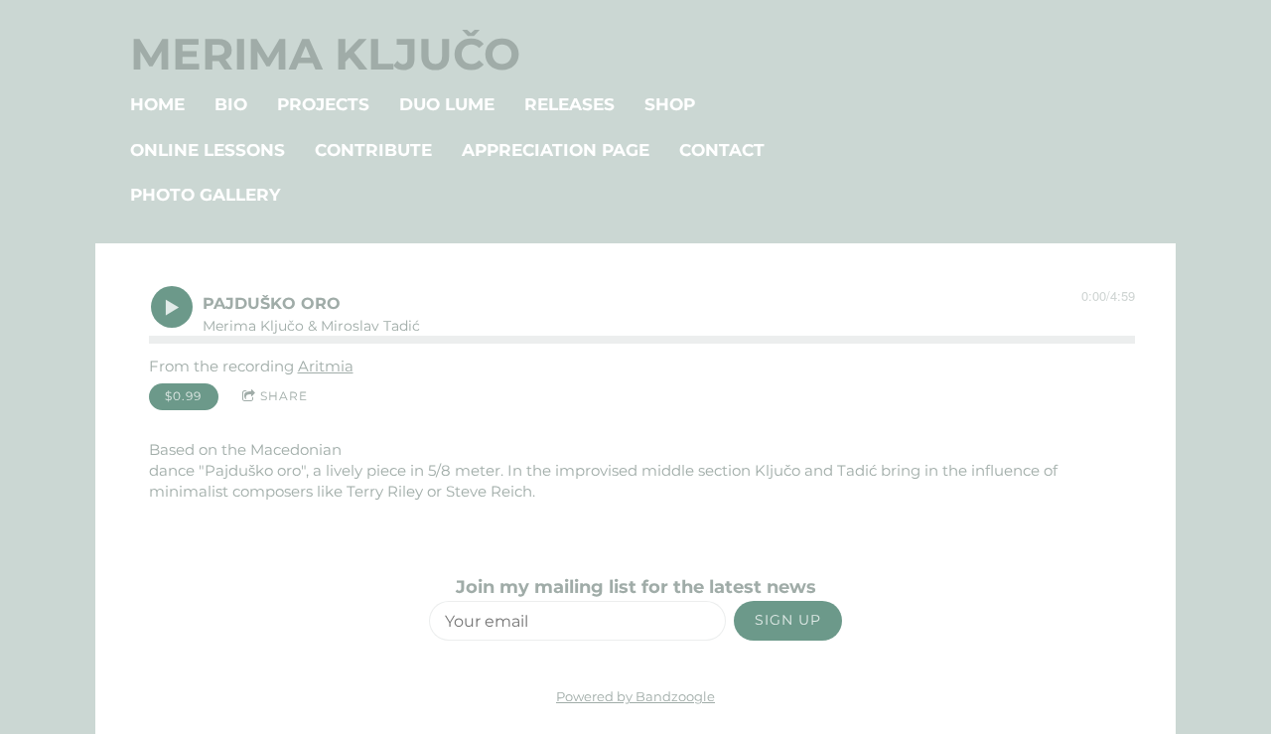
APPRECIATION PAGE (555, 150)
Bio (230, 104)
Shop (669, 104)
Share (284, 395)
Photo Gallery (205, 195)
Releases (569, 104)
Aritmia (325, 366)
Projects (323, 104)
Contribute (373, 150)
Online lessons (207, 150)
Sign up (788, 620)
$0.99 (183, 395)
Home (157, 104)
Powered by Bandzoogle (635, 696)
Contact (722, 150)
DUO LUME (446, 104)
